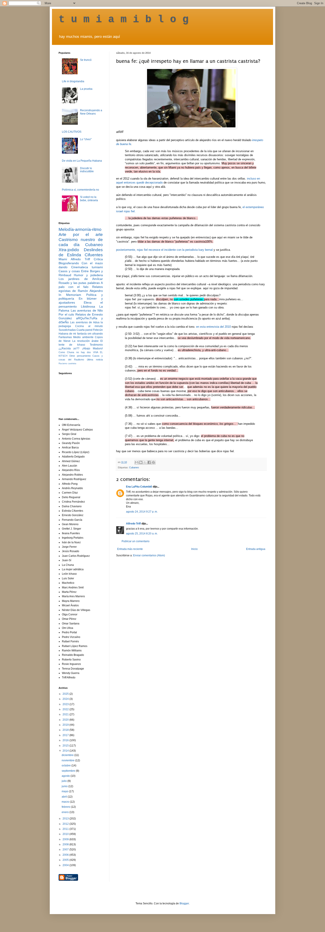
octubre (66, 765)
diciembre (68, 755)
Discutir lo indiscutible (87, 170)
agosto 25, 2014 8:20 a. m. (142, 533)
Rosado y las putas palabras (79, 283)
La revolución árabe (85, 341)
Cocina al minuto (89, 326)
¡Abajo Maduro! (92, 348)
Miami (63, 259)
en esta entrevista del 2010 (213, 326)
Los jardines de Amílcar (81, 279)
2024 (66, 698)
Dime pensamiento (80, 355)
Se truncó (86, 59)
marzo (66, 801)
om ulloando (95, 333)
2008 (66, 844)
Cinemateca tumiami (87, 267)
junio (65, 786)
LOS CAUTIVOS (71, 131)
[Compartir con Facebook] (149, 462)
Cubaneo (134, 467)
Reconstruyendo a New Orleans (91, 112)
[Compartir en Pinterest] (153, 462)
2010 (66, 834)
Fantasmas (65, 337)
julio (64, 781)
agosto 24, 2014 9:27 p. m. (142, 511)
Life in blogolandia (73, 81)
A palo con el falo (81, 285)
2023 (66, 704)
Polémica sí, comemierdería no (80, 189)
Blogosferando (69, 263)
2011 (66, 829)
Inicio (194, 549)
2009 (66, 839)
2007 (66, 849)
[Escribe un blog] (141, 462)
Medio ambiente (83, 337)
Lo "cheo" (86, 139)
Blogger (184, 903)
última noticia (95, 359)
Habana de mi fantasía (73, 333)
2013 (66, 818)
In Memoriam (70, 295)
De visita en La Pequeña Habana (82, 160)
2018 (66, 729)
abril (65, 796)
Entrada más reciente (130, 549)
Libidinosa (88, 306)
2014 (66, 750)
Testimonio (96, 344)
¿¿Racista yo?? (69, 348)
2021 (66, 714)
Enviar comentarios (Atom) (149, 555)
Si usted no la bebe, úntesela (89, 198)
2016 (66, 740)
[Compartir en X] (145, 462)
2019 (66, 724)
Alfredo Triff (133, 523)
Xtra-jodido (69, 249)
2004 (66, 865)
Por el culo (66, 314)
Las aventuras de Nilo (87, 310)
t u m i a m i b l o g (124, 19)
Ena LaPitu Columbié (139, 486)
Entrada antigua (255, 549)
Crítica (98, 259)
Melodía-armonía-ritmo (80, 229)
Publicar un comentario (135, 541)
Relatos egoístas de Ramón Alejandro (81, 289)
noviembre (68, 760)
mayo (65, 791)
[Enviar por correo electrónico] (136, 462)
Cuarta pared (84, 329)
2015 (66, 745)
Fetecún (98, 329)
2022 (66, 709)
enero (65, 812)
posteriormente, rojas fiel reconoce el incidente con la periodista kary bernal (164, 249)
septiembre (69, 770)
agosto (66, 775)
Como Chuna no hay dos (75, 352)
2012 (66, 823)
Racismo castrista (67, 363)
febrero (66, 806)
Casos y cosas (69, 271)
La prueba (86, 88)
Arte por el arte (81, 234)
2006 (66, 854)
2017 (66, 735)
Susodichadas (67, 329)
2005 (66, 859)
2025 (66, 693)
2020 (66, 719)
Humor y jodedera (88, 275)
